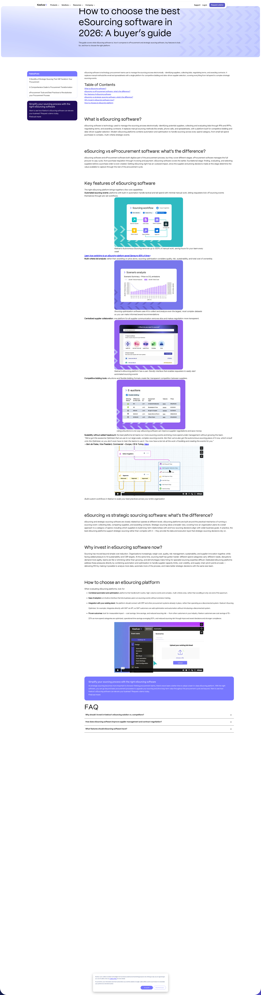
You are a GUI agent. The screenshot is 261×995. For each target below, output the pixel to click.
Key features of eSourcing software (97, 94)
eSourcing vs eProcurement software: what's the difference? (107, 91)
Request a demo (217, 5)
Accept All (146, 987)
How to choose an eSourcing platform (98, 103)
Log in (204, 5)
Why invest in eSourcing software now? (99, 100)
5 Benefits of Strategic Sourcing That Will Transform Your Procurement (50, 80)
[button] (54, 5)
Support (197, 5)
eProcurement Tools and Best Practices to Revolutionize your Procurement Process (50, 93)
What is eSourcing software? (95, 88)
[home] (42, 5)
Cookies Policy (113, 978)
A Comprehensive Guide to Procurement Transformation (50, 87)
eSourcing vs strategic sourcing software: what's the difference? (108, 97)
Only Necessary (159, 987)
